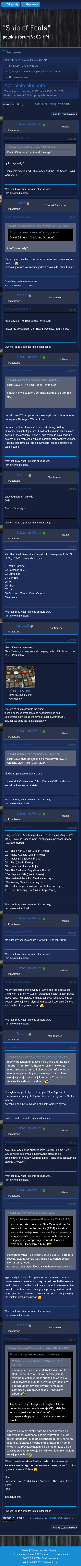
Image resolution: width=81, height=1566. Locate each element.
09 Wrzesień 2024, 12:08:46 (18, 1203)
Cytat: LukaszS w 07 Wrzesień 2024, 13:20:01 (34, 753)
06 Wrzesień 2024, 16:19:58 (18, 309)
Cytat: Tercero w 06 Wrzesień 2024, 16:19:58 (34, 379)
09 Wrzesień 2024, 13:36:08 (18, 1339)
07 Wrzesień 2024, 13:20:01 (21, 639)
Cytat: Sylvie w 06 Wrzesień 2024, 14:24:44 (33, 147)
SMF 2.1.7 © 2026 (31, 1558)
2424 (60, 104)
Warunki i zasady (38, 1550)
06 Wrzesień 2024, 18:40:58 (18, 488)
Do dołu (8, 104)
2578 (5, 108)
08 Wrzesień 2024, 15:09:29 (18, 932)
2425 (67, 104)
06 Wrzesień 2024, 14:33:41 (18, 217)
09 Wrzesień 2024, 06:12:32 (18, 982)
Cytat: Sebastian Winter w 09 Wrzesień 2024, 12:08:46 (39, 1348)
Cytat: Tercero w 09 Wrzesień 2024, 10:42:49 (34, 1212)
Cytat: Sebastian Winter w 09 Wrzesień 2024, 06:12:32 (39, 1056)
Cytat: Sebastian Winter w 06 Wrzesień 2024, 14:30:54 (39, 226)
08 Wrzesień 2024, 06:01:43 (18, 827)
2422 (44, 104)
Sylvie (57, 71)
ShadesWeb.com (50, 1562)
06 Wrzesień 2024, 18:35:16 (18, 370)
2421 (37, 104)
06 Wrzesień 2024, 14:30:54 (18, 138)
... (33, 104)
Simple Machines (50, 1558)
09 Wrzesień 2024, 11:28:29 (18, 1142)
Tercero (21, 295)
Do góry (8, 1518)
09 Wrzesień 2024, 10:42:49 (18, 1047)
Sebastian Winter (28, 124)
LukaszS (22, 626)
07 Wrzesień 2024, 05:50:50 (18, 546)
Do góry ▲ (54, 1550)
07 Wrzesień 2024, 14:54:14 (18, 744)
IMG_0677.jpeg (21, 691)
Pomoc (25, 1550)
